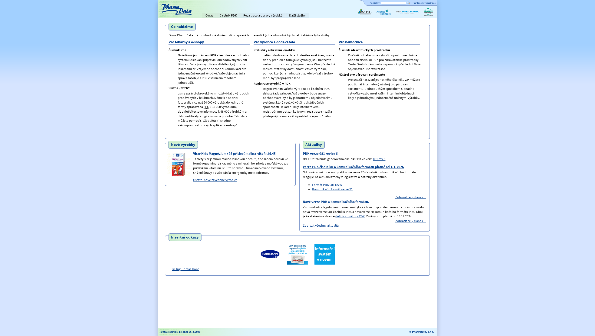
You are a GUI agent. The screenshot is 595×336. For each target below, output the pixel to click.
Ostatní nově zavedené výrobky (215, 180)
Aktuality (313, 144)
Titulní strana (169, 15)
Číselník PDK (228, 15)
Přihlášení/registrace (424, 2)
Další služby (297, 15)
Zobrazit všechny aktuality (321, 225)
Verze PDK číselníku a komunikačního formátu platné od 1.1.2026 (353, 167)
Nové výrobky (183, 144)
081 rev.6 (379, 159)
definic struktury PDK (350, 216)
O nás (209, 15)
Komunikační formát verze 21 (332, 189)
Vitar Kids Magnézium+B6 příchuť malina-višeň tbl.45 (234, 153)
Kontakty (375, 2)
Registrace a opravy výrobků (263, 15)
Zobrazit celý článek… (410, 197)
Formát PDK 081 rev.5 (327, 185)
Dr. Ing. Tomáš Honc (185, 269)
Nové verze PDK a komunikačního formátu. (336, 201)
